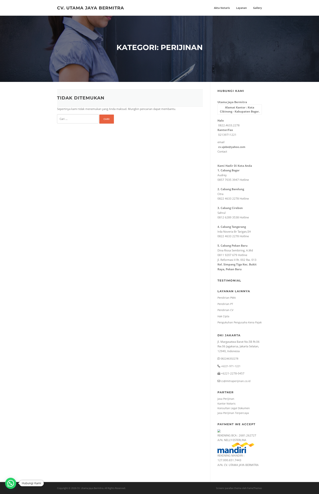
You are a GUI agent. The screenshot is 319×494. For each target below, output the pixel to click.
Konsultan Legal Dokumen (233, 408)
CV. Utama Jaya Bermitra (90, 7)
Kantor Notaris (226, 403)
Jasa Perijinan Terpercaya (233, 413)
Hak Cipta (223, 316)
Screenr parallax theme (228, 488)
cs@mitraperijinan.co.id (235, 381)
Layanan (241, 8)
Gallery (257, 8)
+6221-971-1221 (230, 366)
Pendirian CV (225, 310)
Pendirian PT (225, 304)
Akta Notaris (222, 8)
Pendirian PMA (226, 297)
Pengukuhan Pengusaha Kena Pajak (239, 322)
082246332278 (229, 358)
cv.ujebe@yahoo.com (231, 147)
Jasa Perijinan (225, 398)
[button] (10, 483)
